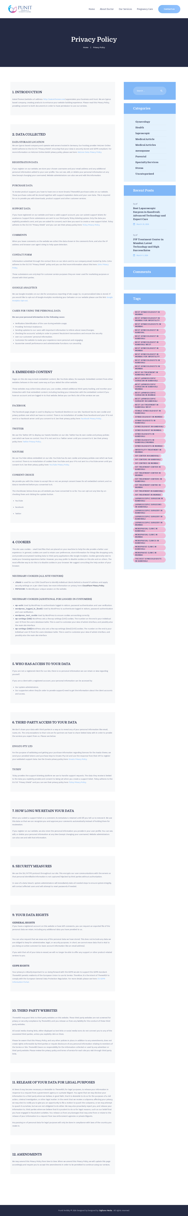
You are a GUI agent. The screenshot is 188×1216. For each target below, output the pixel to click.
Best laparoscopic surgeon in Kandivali (146, 379)
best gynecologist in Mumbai (147, 349)
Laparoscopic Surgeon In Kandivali (149, 499)
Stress (139, 168)
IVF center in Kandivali (147, 456)
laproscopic (142, 133)
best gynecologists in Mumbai (147, 367)
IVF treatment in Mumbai (148, 495)
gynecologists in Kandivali (144, 435)
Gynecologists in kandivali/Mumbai (144, 441)
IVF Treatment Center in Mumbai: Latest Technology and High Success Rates (148, 245)
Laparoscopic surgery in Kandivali (148, 511)
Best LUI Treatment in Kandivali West (146, 406)
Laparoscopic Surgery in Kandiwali (148, 518)
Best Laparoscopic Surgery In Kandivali (146, 400)
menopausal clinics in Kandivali (147, 542)
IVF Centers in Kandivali (148, 459)
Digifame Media (106, 1210)
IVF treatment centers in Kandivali (148, 480)
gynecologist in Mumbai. (148, 430)
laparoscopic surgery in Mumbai (148, 524)
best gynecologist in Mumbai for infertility (147, 355)
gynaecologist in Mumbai (148, 417)
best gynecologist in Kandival (147, 331)
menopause (142, 150)
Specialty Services (146, 162)
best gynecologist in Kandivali (147, 337)
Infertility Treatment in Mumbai (148, 451)
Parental (140, 156)
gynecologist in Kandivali (149, 427)
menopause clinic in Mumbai (146, 554)
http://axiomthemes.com (54, 99)
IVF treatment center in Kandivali (148, 468)
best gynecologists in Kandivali (147, 361)
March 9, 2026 (142, 255)
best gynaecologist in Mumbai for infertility (147, 319)
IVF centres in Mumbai (146, 463)
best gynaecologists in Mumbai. (148, 325)
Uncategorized (144, 173)
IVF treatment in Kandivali (149, 491)
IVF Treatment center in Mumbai (148, 474)
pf (136, 204)
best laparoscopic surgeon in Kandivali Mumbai (146, 386)
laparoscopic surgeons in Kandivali (148, 505)
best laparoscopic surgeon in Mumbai (145, 394)
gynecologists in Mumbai (149, 446)
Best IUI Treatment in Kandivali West (146, 373)
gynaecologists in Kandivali (145, 421)
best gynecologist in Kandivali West (147, 343)
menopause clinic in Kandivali (146, 548)
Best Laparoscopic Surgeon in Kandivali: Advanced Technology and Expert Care (149, 214)
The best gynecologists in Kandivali (148, 560)
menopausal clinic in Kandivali (146, 530)
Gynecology (142, 121)
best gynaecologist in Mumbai (147, 313)
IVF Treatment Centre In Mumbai (148, 486)
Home (85, 47)
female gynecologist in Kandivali (148, 412)
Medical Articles (145, 145)
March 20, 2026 (142, 224)
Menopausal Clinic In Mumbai (146, 536)
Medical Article (144, 139)
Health (139, 127)
